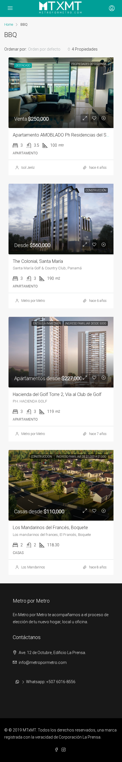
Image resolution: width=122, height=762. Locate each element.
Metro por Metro (33, 301)
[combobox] (49, 49)
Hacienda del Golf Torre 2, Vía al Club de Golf (57, 394)
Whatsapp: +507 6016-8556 (50, 681)
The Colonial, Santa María (38, 261)
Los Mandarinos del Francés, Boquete (50, 527)
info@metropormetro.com (43, 662)
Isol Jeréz (28, 168)
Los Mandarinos (33, 567)
